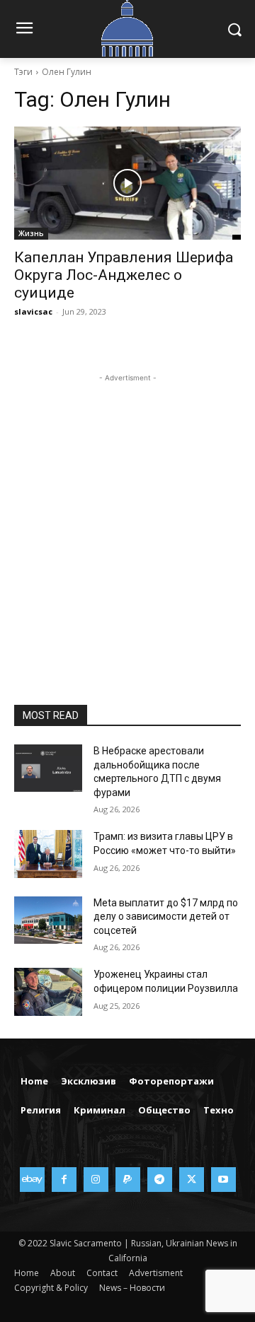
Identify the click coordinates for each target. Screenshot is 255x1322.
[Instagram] (96, 1179)
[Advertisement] (127, 512)
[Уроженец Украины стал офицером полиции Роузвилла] (48, 991)
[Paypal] (127, 1179)
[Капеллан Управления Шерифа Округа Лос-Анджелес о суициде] (127, 183)
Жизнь (31, 233)
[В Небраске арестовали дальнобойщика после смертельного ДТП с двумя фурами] (48, 768)
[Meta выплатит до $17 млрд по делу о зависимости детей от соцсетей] (48, 920)
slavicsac (33, 311)
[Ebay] (32, 1179)
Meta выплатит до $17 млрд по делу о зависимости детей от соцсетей (166, 916)
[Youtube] (223, 1179)
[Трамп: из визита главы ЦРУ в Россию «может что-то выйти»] (48, 853)
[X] (191, 1179)
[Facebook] (64, 1179)
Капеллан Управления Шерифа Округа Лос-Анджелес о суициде (123, 275)
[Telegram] (159, 1179)
